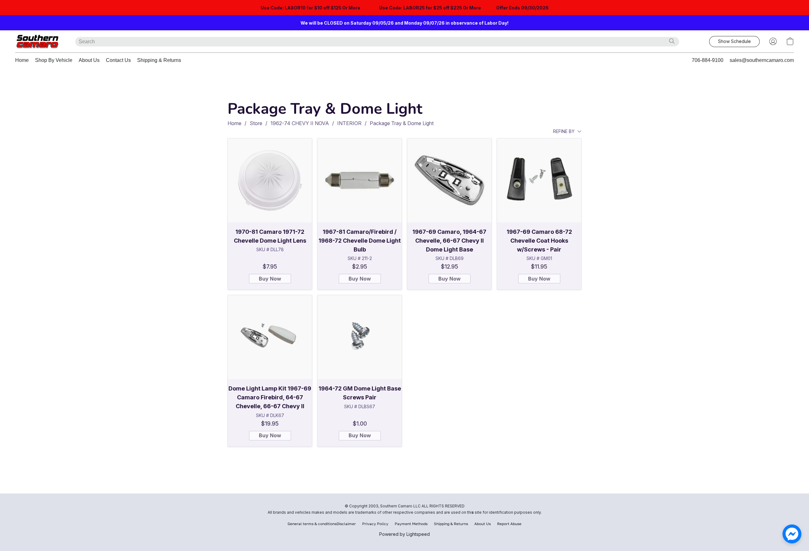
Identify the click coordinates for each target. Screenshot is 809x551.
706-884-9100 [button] (707, 60)
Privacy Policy (375, 523)
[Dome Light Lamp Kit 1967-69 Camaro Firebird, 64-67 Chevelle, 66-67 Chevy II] (270, 337)
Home (22, 60)
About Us (89, 60)
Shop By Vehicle (53, 60)
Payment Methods (411, 523)
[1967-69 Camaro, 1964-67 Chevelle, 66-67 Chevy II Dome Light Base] (449, 180)
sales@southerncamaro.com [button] (762, 60)
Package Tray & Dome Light (402, 123)
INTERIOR (349, 123)
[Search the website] (672, 41)
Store (256, 123)
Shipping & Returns (159, 60)
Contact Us (118, 60)
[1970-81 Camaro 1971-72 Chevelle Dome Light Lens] (270, 180)
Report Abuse (509, 523)
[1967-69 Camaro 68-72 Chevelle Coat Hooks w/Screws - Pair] (539, 180)
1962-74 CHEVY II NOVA (300, 123)
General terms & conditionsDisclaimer (322, 523)
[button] (39, 41)
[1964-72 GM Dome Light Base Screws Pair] (360, 337)
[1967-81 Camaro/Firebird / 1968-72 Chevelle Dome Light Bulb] (360, 180)
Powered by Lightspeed (404, 534)
